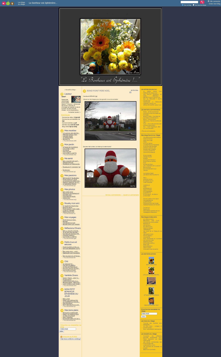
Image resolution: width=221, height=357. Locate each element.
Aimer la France (147, 139)
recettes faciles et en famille (151, 205)
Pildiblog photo (147, 241)
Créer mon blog (214, 4)
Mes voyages (70, 217)
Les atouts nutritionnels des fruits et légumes (152, 342)
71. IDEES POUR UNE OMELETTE (152, 92)
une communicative (149, 152)
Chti (66, 261)
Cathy (145, 142)
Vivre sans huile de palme (150, 249)
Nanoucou (146, 209)
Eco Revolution (147, 226)
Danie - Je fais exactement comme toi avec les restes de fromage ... (151, 113)
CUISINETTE (147, 193)
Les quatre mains (148, 234)
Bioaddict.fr (146, 223)
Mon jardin (69, 144)
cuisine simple (147, 202)
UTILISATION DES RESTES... (151, 275)
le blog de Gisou (148, 164)
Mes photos (69, 189)
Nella (144, 187)
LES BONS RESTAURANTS (151, 175)
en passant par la (148, 181)
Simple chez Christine (149, 149)
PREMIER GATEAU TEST (151, 305)
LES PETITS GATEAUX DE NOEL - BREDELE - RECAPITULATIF (152, 96)
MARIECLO (146, 185)
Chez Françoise (147, 182)
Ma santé (68, 158)
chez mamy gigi (147, 140)
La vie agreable (147, 191)
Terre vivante (147, 247)
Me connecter (215, 1)
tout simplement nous (149, 169)
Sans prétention (147, 246)
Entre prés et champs (149, 161)
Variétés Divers (71, 275)
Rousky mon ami (71, 203)
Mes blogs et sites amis (149, 217)
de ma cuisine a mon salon (151, 199)
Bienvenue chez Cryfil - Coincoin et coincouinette (152, 221)
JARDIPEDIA (146, 229)
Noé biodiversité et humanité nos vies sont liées (152, 239)
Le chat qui (146, 208)
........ (144, 154)
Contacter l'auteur (73, 112)
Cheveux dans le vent (149, 148)
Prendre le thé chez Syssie (150, 203)
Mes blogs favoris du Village (150, 135)
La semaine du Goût (149, 345)
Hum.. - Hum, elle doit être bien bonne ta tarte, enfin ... (152, 124)
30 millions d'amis (148, 219)
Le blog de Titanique (149, 160)
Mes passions (70, 175)
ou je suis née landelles (150, 146)
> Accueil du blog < (70, 89)
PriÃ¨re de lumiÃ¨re (148, 243)
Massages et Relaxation (150, 212)
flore (144, 163)
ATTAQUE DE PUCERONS (151, 295)
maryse (145, 170)
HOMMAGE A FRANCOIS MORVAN (152, 102)
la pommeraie (147, 155)
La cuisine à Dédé (148, 173)
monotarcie (146, 237)
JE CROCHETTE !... (151, 285)
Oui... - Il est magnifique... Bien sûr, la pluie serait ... (151, 127)
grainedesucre (147, 188)
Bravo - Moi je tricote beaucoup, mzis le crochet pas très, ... (152, 121)
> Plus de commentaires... (148, 131)
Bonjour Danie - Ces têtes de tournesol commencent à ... (151, 117)
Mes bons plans (71, 310)
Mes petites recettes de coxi (151, 211)
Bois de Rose (147, 167)
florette (145, 158)
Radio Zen (146, 244)
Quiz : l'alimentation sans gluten (152, 329)
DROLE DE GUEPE (152, 105)
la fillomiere (146, 196)
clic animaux (147, 225)
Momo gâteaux (147, 235)
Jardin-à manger (148, 228)
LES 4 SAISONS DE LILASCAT (152, 166)
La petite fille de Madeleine (151, 145)
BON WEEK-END (151, 264)
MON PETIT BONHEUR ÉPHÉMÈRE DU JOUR (71, 292)
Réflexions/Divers (72, 228)
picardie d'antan (148, 179)
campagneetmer (148, 200)
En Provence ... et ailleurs (150, 194)
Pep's (144, 178)
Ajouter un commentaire (131, 195)
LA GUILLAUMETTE (149, 151)
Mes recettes (70, 130)
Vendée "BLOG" (147, 157)
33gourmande (147, 190)
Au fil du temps (147, 143)
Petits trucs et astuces (70, 243)
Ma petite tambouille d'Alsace (152, 137)
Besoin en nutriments (149, 349)
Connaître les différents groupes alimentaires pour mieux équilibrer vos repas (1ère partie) (152, 338)
